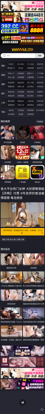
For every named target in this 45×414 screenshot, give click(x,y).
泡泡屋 (20, 114)
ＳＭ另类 (40, 77)
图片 (3, 93)
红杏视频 (11, 114)
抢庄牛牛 (40, 68)
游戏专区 (40, 64)
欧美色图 (30, 92)
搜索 (39, 55)
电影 (3, 84)
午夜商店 (21, 110)
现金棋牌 (30, 68)
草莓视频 (30, 110)
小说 (3, 102)
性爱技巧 (40, 105)
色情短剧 (30, 114)
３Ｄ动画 (40, 73)
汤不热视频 (40, 110)
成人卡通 (30, 82)
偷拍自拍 (21, 82)
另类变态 (40, 86)
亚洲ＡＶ (11, 73)
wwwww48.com (22, 49)
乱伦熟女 (30, 86)
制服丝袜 (11, 86)
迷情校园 (11, 105)
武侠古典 (40, 101)
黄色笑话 (30, 105)
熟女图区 (30, 96)
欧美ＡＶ (30, 73)
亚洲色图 (21, 92)
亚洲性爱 (11, 82)
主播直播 (30, 77)
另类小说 (21, 105)
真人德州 (21, 64)
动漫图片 (40, 92)
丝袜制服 (21, 77)
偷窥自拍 (11, 92)
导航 (3, 112)
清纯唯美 (21, 96)
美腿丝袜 (11, 96)
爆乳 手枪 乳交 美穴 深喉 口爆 (13, 239)
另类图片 (40, 96)
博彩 (3, 65)
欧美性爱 (40, 82)
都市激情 (11, 101)
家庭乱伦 (21, 101)
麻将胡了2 (11, 68)
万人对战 (30, 64)
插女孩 (11, 110)
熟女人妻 (11, 77)
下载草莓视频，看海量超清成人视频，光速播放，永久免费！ (22, 231)
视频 (3, 75)
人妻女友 (30, 101)
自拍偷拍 (21, 73)
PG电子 (11, 64)
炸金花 (20, 68)
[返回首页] (42, 409)
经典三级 (21, 86)
